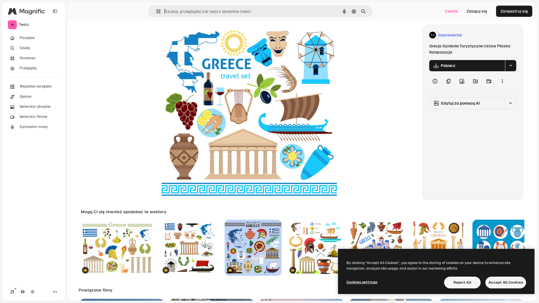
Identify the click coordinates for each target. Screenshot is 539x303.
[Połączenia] (12, 291)
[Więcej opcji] (502, 81)
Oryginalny (200, 35)
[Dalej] (524, 248)
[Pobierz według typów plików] (510, 65)
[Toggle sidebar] (55, 11)
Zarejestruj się (514, 11)
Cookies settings (361, 282)
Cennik (451, 11)
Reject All (462, 282)
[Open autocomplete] (156, 11)
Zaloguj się (477, 11)
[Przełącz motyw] (32, 291)
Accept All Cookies (505, 282)
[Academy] (22, 291)
